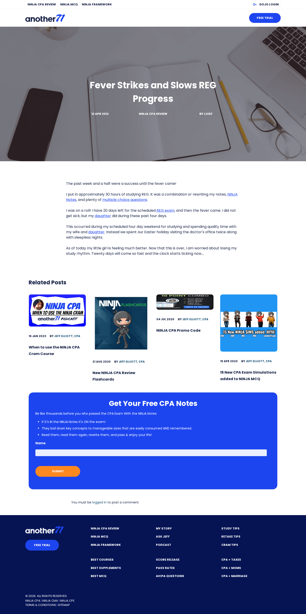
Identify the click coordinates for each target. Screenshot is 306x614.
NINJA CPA (32, 601)
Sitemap (64, 605)
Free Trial (265, 18)
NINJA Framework (97, 4)
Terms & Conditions (40, 605)
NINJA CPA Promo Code (178, 330)
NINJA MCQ (69, 4)
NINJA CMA (50, 601)
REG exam (166, 210)
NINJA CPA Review (42, 4)
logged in (99, 502)
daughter (103, 215)
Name (40, 443)
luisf (208, 114)
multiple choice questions (124, 199)
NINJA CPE (67, 601)
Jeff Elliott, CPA (67, 336)
